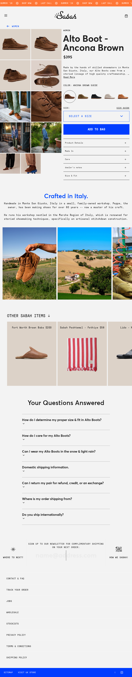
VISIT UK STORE (27, 672)
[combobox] (96, 116)
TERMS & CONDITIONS (18, 646)
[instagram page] (122, 672)
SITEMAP (8, 672)
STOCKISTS (12, 624)
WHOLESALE (12, 612)
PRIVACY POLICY (16, 635)
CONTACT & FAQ (15, 578)
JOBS (9, 601)
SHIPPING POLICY (16, 657)
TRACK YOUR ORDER (17, 590)
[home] (65, 18)
